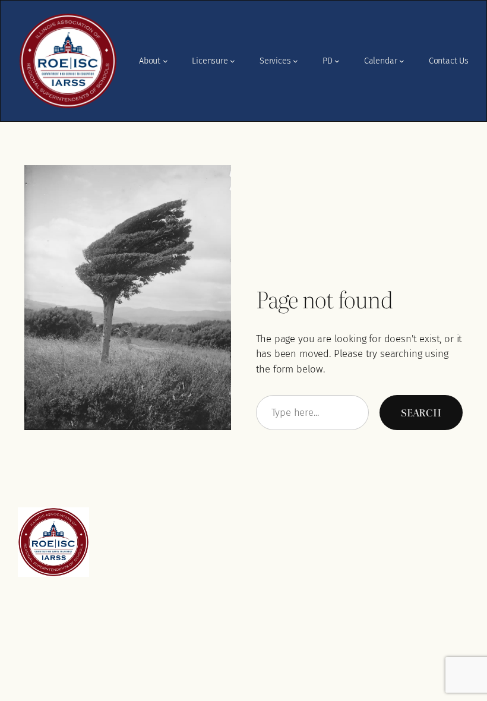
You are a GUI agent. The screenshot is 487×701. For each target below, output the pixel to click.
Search (421, 412)
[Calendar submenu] (401, 61)
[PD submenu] (337, 61)
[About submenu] (165, 61)
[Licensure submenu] (232, 61)
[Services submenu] (295, 61)
